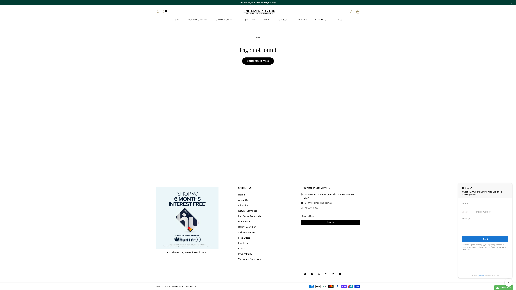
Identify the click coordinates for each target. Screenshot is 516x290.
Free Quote (244, 237)
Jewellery (243, 243)
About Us (243, 200)
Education (243, 205)
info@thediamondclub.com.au (317, 202)
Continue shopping (258, 61)
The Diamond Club (171, 286)
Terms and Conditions (249, 259)
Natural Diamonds (247, 210)
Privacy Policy (245, 253)
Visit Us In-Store (246, 232)
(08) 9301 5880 (310, 207)
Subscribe (330, 222)
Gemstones (244, 221)
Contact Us (244, 248)
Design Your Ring (247, 226)
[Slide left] (4, 2)
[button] (158, 11)
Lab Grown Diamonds (249, 216)
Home (241, 194)
